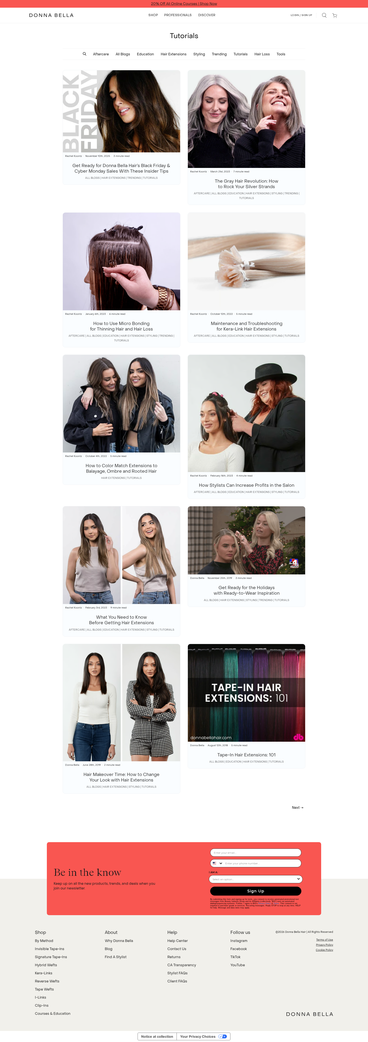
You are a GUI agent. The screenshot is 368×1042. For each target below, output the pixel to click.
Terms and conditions (231, 4)
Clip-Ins (42, 1005)
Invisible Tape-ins (49, 949)
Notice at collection (157, 1036)
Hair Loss (262, 54)
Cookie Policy (324, 950)
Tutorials (241, 54)
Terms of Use (324, 940)
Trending (219, 54)
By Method (44, 941)
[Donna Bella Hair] (309, 1014)
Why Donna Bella (119, 941)
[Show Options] (298, 879)
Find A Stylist (115, 957)
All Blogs (123, 54)
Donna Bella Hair (295, 932)
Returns (174, 957)
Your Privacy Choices (198, 1036)
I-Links (40, 997)
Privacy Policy (264, 903)
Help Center (177, 941)
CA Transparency (181, 965)
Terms (276, 903)
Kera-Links (43, 973)
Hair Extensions (174, 54)
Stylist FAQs (177, 973)
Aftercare (101, 54)
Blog (108, 949)
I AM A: (213, 872)
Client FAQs (177, 981)
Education (145, 54)
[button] (84, 54)
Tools (281, 54)
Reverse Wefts (47, 981)
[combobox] (216, 863)
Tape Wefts (44, 989)
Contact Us (176, 949)
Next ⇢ (297, 807)
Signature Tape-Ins (51, 957)
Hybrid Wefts (46, 965)
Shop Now (201, 4)
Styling (199, 54)
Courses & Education (52, 1013)
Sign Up (255, 891)
